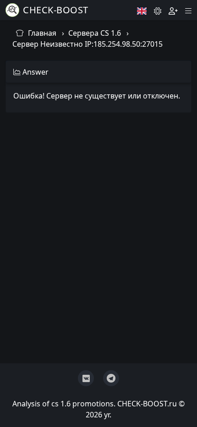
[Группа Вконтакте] (86, 378)
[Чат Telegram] (111, 378)
